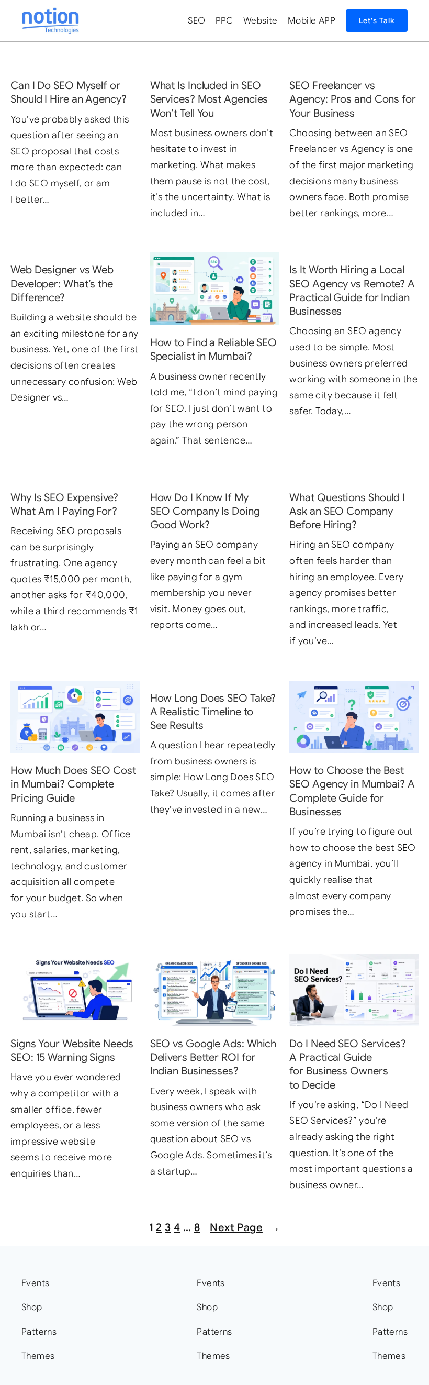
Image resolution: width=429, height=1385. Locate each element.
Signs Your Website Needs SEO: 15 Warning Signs (71, 1050)
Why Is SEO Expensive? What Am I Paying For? (64, 504)
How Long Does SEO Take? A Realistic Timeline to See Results (213, 712)
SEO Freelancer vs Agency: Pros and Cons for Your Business (352, 99)
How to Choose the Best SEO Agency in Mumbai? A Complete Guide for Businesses (352, 790)
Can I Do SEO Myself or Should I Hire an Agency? (68, 92)
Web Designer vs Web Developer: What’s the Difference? (62, 283)
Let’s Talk (376, 20)
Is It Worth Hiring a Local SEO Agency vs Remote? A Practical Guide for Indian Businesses (352, 290)
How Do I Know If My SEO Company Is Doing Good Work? (205, 511)
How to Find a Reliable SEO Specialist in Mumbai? (213, 349)
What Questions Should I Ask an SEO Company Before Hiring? (347, 511)
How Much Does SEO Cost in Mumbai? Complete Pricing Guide (73, 784)
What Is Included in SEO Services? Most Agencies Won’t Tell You (209, 99)
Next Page (245, 1227)
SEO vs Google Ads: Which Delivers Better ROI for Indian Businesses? (213, 1057)
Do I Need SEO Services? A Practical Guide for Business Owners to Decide (347, 1064)
